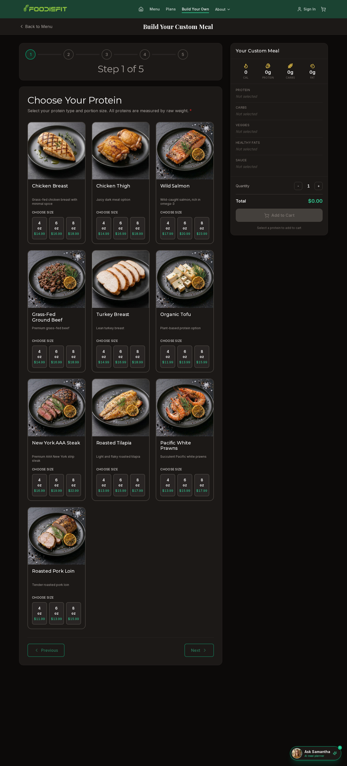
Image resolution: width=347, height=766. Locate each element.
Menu (155, 9)
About (220, 9)
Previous (49, 650)
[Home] (141, 9)
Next (195, 650)
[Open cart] (323, 9)
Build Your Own (195, 9)
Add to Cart (282, 215)
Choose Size (43, 212)
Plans (171, 9)
